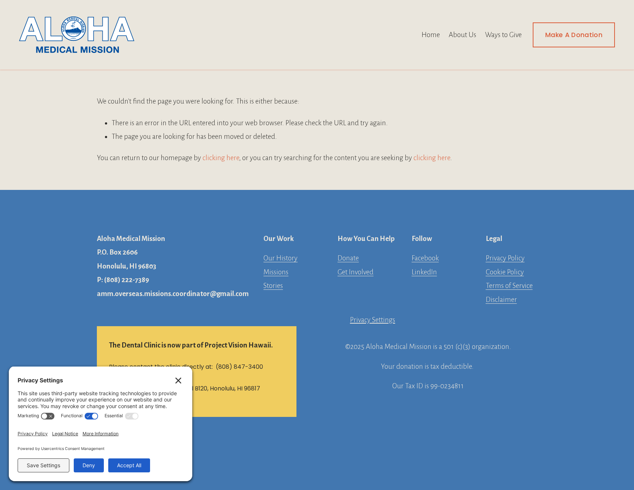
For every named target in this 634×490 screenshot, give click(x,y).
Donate (348, 258)
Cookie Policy (505, 272)
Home (431, 35)
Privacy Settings (372, 320)
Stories (273, 285)
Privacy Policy (505, 258)
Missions (275, 272)
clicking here (221, 158)
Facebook (425, 258)
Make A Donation (573, 34)
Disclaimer (501, 299)
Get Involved (356, 272)
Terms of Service (509, 285)
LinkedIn (424, 272)
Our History (280, 258)
